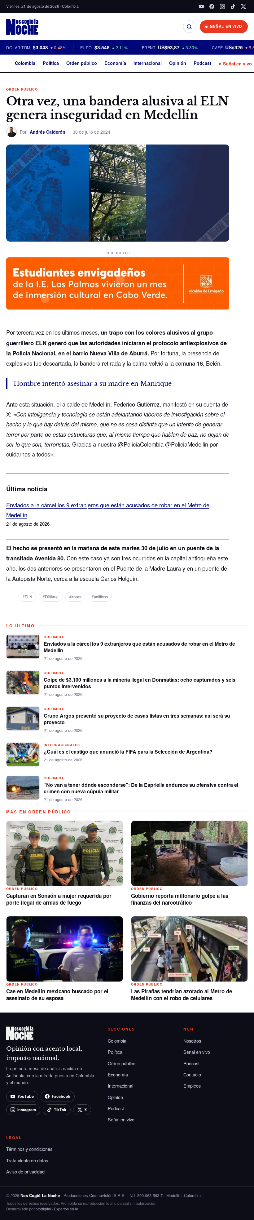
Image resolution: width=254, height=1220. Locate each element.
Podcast (202, 63)
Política (51, 63)
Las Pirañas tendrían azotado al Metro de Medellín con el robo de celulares (181, 994)
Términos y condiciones (29, 1149)
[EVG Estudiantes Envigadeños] (117, 283)
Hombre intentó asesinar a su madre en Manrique (93, 383)
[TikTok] (233, 6)
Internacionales (62, 744)
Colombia (25, 63)
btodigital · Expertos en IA (57, 1208)
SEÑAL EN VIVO (226, 26)
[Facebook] (212, 6)
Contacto (192, 1074)
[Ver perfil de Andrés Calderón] (11, 132)
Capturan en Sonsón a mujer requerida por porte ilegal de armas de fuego (59, 899)
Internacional (148, 63)
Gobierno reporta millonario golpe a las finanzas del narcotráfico (179, 899)
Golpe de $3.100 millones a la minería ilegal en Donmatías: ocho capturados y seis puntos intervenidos (139, 683)
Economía (115, 63)
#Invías (75, 596)
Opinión (177, 63)
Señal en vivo (237, 63)
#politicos (100, 596)
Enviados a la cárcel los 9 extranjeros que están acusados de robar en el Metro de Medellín (139, 647)
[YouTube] (201, 6)
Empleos (192, 1085)
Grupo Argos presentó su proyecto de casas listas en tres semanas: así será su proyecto (137, 719)
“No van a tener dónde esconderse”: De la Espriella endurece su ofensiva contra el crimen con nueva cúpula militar (141, 788)
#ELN (27, 596)
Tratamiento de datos (27, 1160)
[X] (243, 6)
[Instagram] (222, 6)
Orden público (81, 63)
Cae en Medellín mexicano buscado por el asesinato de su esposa (57, 994)
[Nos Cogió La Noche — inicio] (22, 27)
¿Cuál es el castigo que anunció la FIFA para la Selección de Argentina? (128, 751)
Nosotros (192, 1040)
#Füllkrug (51, 596)
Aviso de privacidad (25, 1171)
